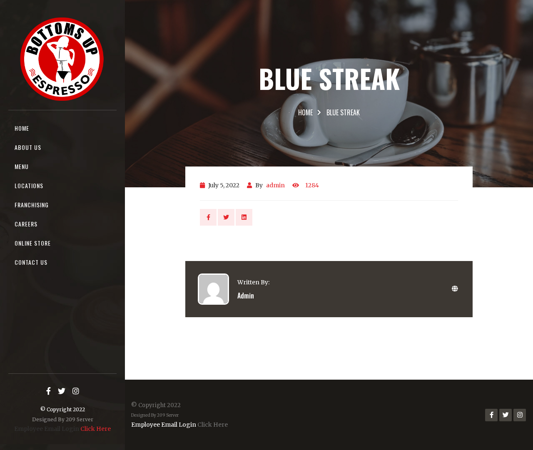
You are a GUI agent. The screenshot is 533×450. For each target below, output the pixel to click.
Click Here (95, 429)
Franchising (32, 204)
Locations (29, 185)
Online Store (33, 243)
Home (22, 128)
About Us (28, 147)
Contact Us (31, 262)
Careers (26, 223)
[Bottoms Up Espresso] (62, 63)
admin (275, 185)
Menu (22, 166)
